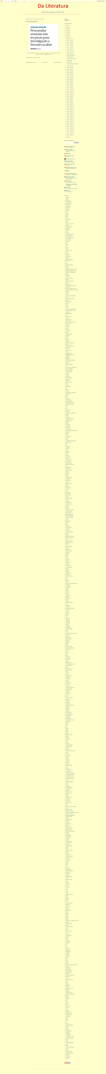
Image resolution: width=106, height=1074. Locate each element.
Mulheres (67, 922)
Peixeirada (68, 955)
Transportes (68, 1035)
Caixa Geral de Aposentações (71, 583)
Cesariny (67, 759)
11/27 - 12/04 (69, 45)
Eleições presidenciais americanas (70, 355)
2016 (67, 37)
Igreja (67, 523)
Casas (67, 752)
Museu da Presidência (70, 647)
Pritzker (67, 966)
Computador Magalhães (70, 774)
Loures (67, 889)
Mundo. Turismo (69, 923)
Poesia (67, 220)
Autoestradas (68, 721)
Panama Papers (69, 546)
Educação (68, 335)
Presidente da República (70, 272)
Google (67, 847)
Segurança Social (69, 278)
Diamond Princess (69, 791)
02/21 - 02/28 (69, 123)
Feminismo (68, 609)
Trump (67, 231)
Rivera (67, 995)
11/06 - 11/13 (69, 50)
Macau (67, 897)
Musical (67, 928)
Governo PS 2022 (69, 850)
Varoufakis (68, 690)
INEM (67, 864)
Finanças (67, 612)
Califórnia (67, 743)
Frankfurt (67, 614)
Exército (67, 832)
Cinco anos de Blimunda (70, 162)
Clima (67, 766)
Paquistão (68, 953)
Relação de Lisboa (69, 988)
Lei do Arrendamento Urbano (71, 633)
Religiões (67, 989)
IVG (66, 866)
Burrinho (67, 156)
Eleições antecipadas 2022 (71, 285)
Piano (67, 960)
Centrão (67, 758)
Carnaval (67, 747)
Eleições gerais (69, 353)
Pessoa (67, 957)
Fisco (67, 338)
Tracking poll (68, 686)
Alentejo (67, 571)
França (67, 253)
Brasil (67, 222)
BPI (66, 725)
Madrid (67, 900)
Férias (67, 615)
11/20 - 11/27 (69, 47)
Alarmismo (68, 702)
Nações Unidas (69, 540)
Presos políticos (69, 665)
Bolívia (67, 737)
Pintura (67, 961)
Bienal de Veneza (69, 734)
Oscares (67, 543)
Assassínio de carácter (70, 719)
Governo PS (68, 204)
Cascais (67, 753)
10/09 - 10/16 (69, 67)
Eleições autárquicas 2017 (71, 309)
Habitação (68, 357)
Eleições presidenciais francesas (72, 289)
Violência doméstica (70, 1052)
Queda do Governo (69, 979)
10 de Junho (68, 565)
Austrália (67, 451)
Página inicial (45, 62)
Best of (67, 454)
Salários (67, 1003)
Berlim (67, 581)
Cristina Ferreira (69, 459)
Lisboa (67, 213)
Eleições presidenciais (70, 298)
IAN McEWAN (69, 60)
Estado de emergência (70, 831)
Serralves (67, 326)
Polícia (67, 661)
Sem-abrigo (68, 1005)
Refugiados (68, 275)
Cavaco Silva (68, 456)
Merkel (67, 914)
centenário (68, 1057)
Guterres (67, 518)
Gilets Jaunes (68, 468)
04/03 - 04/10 (69, 113)
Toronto (67, 1026)
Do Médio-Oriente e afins (71, 167)
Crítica (67, 589)
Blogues (67, 736)
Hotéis (67, 861)
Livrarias (67, 530)
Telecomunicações (69, 1025)
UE (66, 212)
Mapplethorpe (68, 637)
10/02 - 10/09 (69, 69)
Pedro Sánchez (69, 483)
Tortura (67, 684)
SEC (66, 1000)
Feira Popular (68, 835)
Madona (67, 898)
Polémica (67, 659)
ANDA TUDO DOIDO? (71, 55)
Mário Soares (68, 649)
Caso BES (68, 426)
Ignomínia (68, 867)
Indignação (68, 872)
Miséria (67, 917)
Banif (67, 389)
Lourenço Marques (69, 531)
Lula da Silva (68, 361)
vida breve (68, 190)
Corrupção (68, 427)
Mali (66, 901)
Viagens (67, 564)
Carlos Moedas (69, 746)
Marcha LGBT (68, 639)
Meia (67, 911)
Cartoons (67, 749)
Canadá (67, 455)
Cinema (67, 232)
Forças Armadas (69, 371)
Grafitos (67, 853)
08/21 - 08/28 (69, 79)
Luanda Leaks (68, 436)
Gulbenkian (68, 618)
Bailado (67, 728)
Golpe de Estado (69, 845)
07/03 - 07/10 (69, 91)
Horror (67, 520)
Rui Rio (67, 674)
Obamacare (68, 941)
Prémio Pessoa (69, 382)
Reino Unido (68, 219)
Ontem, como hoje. (69, 191)
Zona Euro (68, 1055)
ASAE (67, 696)
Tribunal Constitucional (70, 687)
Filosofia (67, 611)
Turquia (67, 317)
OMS (67, 439)
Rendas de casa (69, 669)
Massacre (67, 904)
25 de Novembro (69, 498)
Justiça (67, 215)
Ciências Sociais (69, 765)
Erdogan (67, 600)
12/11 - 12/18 (69, 42)
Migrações (68, 642)
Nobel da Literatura (69, 542)
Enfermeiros (68, 598)
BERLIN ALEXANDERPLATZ (71, 168)
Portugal (67, 198)
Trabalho (67, 414)
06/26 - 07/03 (69, 92)
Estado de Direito (69, 828)
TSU (66, 1020)
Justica (67, 630)
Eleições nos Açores (70, 813)
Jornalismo (68, 479)
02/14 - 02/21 (69, 124)
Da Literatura (53, 6)
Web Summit (68, 493)
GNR (67, 617)
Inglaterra (67, 875)
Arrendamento (68, 718)
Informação (68, 625)
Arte (66, 242)
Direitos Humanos (69, 370)
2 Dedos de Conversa (70, 146)
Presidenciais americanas (71, 412)
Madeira (67, 534)
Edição (67, 279)
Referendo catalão (69, 264)
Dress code (68, 800)
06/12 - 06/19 (69, 96)
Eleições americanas (70, 237)
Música (67, 362)
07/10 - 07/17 (69, 89)
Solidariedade (68, 1014)
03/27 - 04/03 (69, 114)
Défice (67, 395)
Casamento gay (69, 333)
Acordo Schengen (69, 697)
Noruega (67, 933)
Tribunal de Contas (69, 1038)
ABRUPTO (68, 153)
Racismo (67, 292)
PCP (66, 545)
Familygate (68, 606)
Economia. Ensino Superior (71, 806)
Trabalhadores (68, 1030)
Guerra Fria (68, 857)
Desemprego (68, 789)
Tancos (67, 328)
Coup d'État (68, 587)
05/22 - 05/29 (69, 101)
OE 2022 (67, 411)
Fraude (67, 433)
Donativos (68, 799)
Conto (67, 780)
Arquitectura (68, 287)
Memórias (68, 300)
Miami (67, 916)
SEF (66, 443)
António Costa (68, 319)
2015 (67, 137)
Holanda (67, 374)
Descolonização (69, 462)
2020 (67, 30)
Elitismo (67, 817)
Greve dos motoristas (70, 404)
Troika (67, 1039)
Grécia (67, 244)
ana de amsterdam (70, 155)
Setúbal (67, 1007)
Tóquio (67, 1045)
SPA (66, 1001)
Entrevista (68, 820)
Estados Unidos (69, 226)
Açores (67, 724)
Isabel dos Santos (69, 628)
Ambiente (67, 708)
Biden (67, 332)
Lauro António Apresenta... (71, 173)
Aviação (67, 505)
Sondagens (68, 446)
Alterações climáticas (70, 705)
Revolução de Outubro (70, 994)
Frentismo (68, 838)
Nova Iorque (68, 379)
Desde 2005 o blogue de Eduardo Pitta (53, 12)
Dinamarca (68, 595)
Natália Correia (69, 931)
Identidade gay (68, 235)
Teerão (67, 1023)
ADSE (67, 415)
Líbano (67, 892)
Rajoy (67, 982)
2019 (67, 32)
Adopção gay (68, 386)
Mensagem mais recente (31, 62)
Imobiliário (68, 376)
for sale (67, 171)
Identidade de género (70, 342)
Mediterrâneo (68, 910)
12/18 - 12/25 (69, 40)
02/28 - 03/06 (69, 121)
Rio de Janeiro (68, 442)
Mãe (66, 929)
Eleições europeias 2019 (70, 322)
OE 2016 (67, 325)
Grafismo (67, 851)
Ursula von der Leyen (70, 1047)
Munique (67, 925)
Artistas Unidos (69, 502)
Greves (67, 434)
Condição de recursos (70, 777)
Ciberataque (68, 586)
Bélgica (67, 423)
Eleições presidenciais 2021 (71, 288)
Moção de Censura (69, 537)
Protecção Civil (69, 972)
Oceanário (68, 942)
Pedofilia (67, 954)
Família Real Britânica (70, 608)
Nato (66, 539)
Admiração (68, 417)
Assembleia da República (71, 295)
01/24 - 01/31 (69, 130)
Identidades (68, 521)
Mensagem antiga (57, 62)
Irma (66, 881)
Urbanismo (68, 492)
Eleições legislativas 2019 (71, 270)
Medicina (67, 909)
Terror (67, 558)
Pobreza (67, 548)
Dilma (67, 593)
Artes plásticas (68, 350)
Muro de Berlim (69, 646)
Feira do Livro (68, 399)
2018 (67, 34)
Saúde (67, 248)
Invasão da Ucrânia (69, 281)
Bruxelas (67, 506)
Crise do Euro (68, 256)
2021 (67, 28)
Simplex (67, 1010)
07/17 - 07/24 (69, 87)
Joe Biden (68, 526)
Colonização (68, 771)
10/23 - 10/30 (69, 53)
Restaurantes (68, 487)
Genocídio (68, 844)
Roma (67, 671)
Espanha (67, 210)
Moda (67, 643)
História (67, 341)
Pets (66, 958)
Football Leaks (68, 836)
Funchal (67, 839)
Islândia (67, 882)
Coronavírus (68, 393)
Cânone (67, 590)
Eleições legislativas (70, 514)
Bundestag (68, 739)
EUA (66, 805)
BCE (66, 577)
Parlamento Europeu (70, 345)
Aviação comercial (69, 575)
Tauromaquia (68, 683)
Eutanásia (68, 432)
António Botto (68, 715)
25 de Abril (68, 331)
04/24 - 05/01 (69, 108)
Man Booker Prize (69, 903)
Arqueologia (68, 716)
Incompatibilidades (69, 870)
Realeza (67, 983)
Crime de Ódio (68, 512)
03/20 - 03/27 (69, 116)
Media (67, 218)
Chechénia (68, 761)
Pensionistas (68, 658)
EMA (66, 803)
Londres (67, 291)
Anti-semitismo (68, 712)
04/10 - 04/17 (69, 111)
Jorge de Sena (68, 527)
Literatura (67, 209)
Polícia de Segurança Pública (71, 964)
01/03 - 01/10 (69, 135)
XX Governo (68, 693)
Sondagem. (68, 678)
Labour (67, 631)
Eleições (67, 596)
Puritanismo (68, 976)
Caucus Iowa (68, 755)
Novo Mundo (68, 181)
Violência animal (69, 1051)
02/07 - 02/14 (69, 126)
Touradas (67, 1029)
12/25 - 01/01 (69, 38)
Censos (67, 756)
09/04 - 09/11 (69, 76)
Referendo (68, 552)
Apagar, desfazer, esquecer (71, 182)
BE (66, 387)
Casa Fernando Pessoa (70, 750)
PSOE (67, 294)
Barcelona (68, 580)
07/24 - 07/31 (69, 86)
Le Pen (67, 885)
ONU (67, 938)
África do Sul (68, 495)
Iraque (67, 878)
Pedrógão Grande (69, 364)
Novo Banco (68, 409)
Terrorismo (68, 229)
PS (66, 262)
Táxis (67, 1044)
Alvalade (67, 501)
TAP (66, 245)
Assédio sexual (69, 420)
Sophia (67, 680)
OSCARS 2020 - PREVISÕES (71, 174)
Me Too (67, 907)
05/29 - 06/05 (69, 99)
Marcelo (67, 344)
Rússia (67, 555)
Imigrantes (68, 358)
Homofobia (68, 622)
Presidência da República (71, 440)
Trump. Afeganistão (69, 1042)
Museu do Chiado (69, 926)
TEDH (67, 1019)
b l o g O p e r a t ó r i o (70, 159)
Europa (67, 336)
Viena (67, 1050)
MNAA (67, 533)
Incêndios (67, 473)
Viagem (67, 1048)
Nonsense (68, 200)
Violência (67, 692)
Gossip (67, 848)
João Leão (68, 884)
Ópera (67, 1058)
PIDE (67, 655)
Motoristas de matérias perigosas (72, 920)
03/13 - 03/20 (69, 118)
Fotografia (68, 339)
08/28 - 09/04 (69, 77)
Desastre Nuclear (69, 787)
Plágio (67, 963)
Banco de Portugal (69, 368)
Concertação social (69, 775)
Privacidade (68, 967)
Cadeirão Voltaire (69, 161)
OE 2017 (67, 437)
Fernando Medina (69, 401)
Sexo (67, 1008)
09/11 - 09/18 (69, 74)
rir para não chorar (69, 147)
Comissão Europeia (69, 772)
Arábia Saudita (68, 504)
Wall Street (68, 1054)
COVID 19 (68, 197)
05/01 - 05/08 (69, 106)
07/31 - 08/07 (69, 84)
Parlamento (68, 284)
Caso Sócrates (68, 238)
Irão (66, 408)
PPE (66, 947)
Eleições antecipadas (70, 464)
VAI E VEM (68, 187)
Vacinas (67, 348)
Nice (66, 932)
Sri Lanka (67, 681)
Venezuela (68, 329)
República (68, 991)
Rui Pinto (67, 672)
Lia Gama (67, 886)
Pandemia (68, 656)
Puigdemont (68, 347)
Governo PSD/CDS (69, 517)
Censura (67, 458)
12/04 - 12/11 (69, 43)
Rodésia (67, 997)
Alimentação (68, 573)
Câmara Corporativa (70, 164)
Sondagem (68, 207)
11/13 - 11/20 (69, 48)
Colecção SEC (68, 769)
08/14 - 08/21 (69, 81)
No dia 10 (67, 165)
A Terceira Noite (69, 149)
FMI (66, 465)
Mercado (67, 913)
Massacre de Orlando (70, 536)
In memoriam (68, 206)
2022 (67, 27)
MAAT (67, 636)
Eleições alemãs (69, 809)
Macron (67, 481)
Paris (67, 314)
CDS (66, 297)
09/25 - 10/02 (69, 71)
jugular (67, 170)
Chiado (67, 762)
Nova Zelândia (68, 935)
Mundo (67, 266)
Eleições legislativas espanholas (72, 812)
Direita (67, 794)
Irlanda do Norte (69, 879)
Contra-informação (69, 781)
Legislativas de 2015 (70, 223)
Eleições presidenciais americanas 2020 (70, 816)
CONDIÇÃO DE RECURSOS (72, 63)
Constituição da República (71, 392)
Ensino (67, 599)
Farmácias (68, 834)
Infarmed (67, 624)
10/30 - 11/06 (69, 52)
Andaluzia (68, 711)
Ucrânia (67, 561)
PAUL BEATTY (69, 62)
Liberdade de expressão (70, 360)
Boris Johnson (68, 320)
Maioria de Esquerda (70, 234)
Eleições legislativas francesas (72, 430)
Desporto (67, 790)
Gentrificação (68, 467)
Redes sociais (68, 668)
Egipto (67, 808)
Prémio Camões (69, 550)
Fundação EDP (69, 841)
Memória (67, 640)
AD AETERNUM (70, 57)
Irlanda (67, 474)
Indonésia (68, 873)
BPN (66, 578)
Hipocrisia (68, 620)
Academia (68, 570)
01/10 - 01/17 (69, 133)
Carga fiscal (68, 424)
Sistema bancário (69, 1013)
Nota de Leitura (69, 250)
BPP (66, 727)
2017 (67, 35)
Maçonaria (68, 906)
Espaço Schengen (69, 602)
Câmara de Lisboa (69, 259)
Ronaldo (67, 553)
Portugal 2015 (68, 662)
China (67, 307)
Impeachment (68, 869)
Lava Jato (67, 528)
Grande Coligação (69, 856)
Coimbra (67, 768)
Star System (68, 1016)
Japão (67, 476)
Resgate (67, 486)
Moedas (67, 644)
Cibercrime (68, 764)
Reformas (67, 986)
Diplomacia (68, 793)
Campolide (68, 584)
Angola (67, 306)
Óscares (67, 694)
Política (67, 484)
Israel (67, 524)
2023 (67, 25)
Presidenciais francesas (70, 664)
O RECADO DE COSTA (71, 58)
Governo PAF (68, 323)
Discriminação (68, 797)
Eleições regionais (69, 515)
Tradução (67, 1032)
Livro (67, 888)
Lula (66, 891)
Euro (66, 603)
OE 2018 (67, 936)
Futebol (67, 373)
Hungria (67, 471)
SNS (66, 304)
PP (66, 945)
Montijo (67, 919)
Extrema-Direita (69, 313)
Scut (66, 1004)
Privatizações (68, 969)
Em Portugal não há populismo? (71, 188)
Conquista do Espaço (70, 778)
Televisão (67, 241)
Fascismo (67, 398)
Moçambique (68, 260)
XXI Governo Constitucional (71, 367)
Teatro (67, 247)
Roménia (67, 998)
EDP (66, 396)
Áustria (67, 496)
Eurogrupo (68, 312)
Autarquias (68, 574)
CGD (67, 351)
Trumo (67, 1041)
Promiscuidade (69, 970)
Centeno (67, 390)
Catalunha (68, 228)
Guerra (67, 405)
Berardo (67, 733)
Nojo (66, 650)
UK (66, 365)
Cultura (67, 276)
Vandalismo (68, 562)
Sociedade (68, 677)
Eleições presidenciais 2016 (71, 269)
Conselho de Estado (70, 509)
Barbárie (67, 452)
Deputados (68, 786)
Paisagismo (68, 950)
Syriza (67, 1017)
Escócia (67, 822)
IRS (66, 407)
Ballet (67, 730)
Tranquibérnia (68, 1033)
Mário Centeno (68, 301)
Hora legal (68, 860)
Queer (67, 980)
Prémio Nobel (68, 316)
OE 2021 (67, 380)
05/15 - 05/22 (69, 103)
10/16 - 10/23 (69, 65)
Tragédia (67, 254)
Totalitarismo (68, 559)
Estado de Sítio (69, 829)
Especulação (68, 823)
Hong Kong (68, 859)
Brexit (67, 216)
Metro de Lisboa (69, 377)
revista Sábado (69, 203)
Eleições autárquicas (70, 810)
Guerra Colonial (69, 470)
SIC (66, 445)
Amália (67, 709)
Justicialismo (68, 480)
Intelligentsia (68, 627)
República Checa (69, 992)
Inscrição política (69, 876)
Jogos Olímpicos (69, 477)
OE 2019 (67, 652)
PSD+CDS (68, 948)
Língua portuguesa (69, 894)
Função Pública (69, 842)
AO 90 (67, 449)
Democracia (68, 461)
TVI (66, 1022)
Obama (67, 939)
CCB (66, 740)
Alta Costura (68, 703)
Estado (67, 825)
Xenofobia (68, 448)
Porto (67, 263)
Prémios (67, 973)
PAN (66, 653)
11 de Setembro (69, 567)
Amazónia (68, 706)
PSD (66, 251)
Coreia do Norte (69, 511)
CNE (66, 741)
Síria (66, 490)
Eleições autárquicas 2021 (71, 310)
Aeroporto (68, 699)
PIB (66, 944)
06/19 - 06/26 (69, 94)
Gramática (68, 854)
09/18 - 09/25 (69, 72)
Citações (67, 225)
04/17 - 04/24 (69, 109)
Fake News (68, 605)
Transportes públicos (70, 1036)
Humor (67, 863)
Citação (67, 257)
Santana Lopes (69, 675)
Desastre (67, 592)
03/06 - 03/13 (69, 119)
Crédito (67, 783)
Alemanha (68, 267)
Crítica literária (68, 201)
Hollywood (68, 621)
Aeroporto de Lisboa (70, 418)
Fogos (67, 273)
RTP (66, 383)
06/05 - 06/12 (69, 97)
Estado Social (68, 826)
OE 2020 (67, 303)
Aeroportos (68, 700)
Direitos (67, 796)
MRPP (67, 895)
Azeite (67, 722)
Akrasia (67, 499)
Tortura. (67, 1027)
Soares (67, 556)
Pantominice (68, 951)
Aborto (67, 568)
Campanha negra (69, 744)
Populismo (68, 549)
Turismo (67, 384)
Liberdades (68, 634)
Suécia (67, 489)
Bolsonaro (68, 421)
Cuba (67, 784)
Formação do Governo (70, 402)
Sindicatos (68, 1011)
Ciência (67, 508)
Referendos (68, 985)
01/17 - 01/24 (69, 131)
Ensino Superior (69, 819)
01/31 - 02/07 (69, 128)
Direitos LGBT (68, 429)
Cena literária (68, 239)
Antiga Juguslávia (69, 714)
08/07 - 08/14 (69, 82)
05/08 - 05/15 (69, 104)
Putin (67, 978)
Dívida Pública (68, 802)
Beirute (67, 731)
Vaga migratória (69, 689)
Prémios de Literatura (70, 975)
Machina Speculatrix (70, 176)
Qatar (67, 667)
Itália (66, 282)
